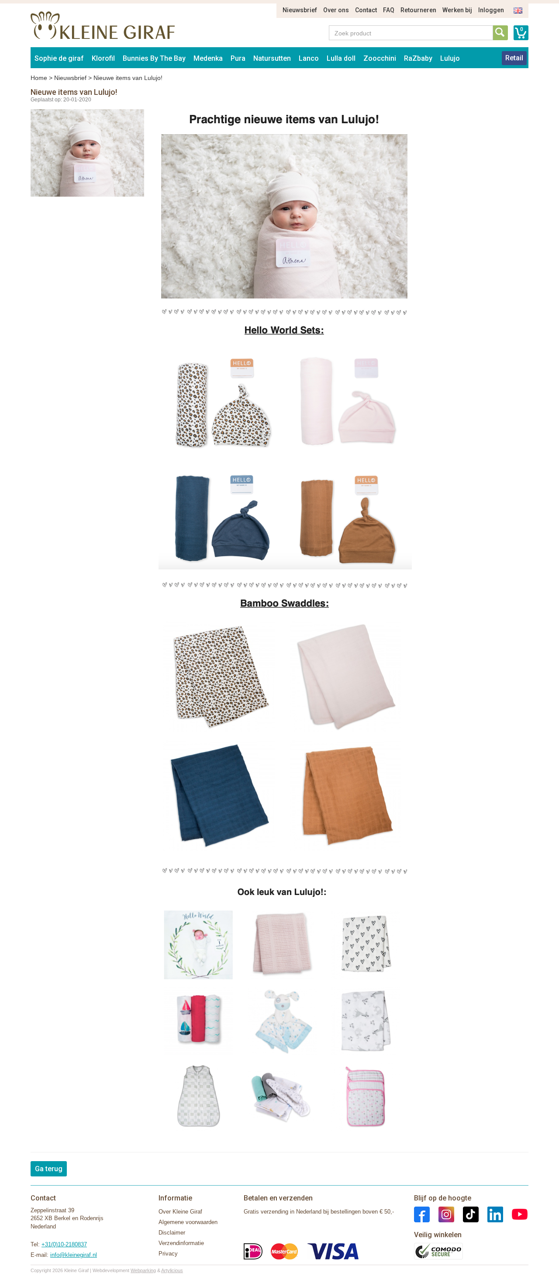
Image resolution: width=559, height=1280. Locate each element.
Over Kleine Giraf (180, 1211)
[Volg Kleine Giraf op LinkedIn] (491, 1214)
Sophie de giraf (59, 58)
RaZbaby (418, 58)
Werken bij (457, 10)
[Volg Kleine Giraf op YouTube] (515, 1214)
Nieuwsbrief (300, 10)
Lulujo (450, 58)
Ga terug (48, 1169)
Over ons (336, 10)
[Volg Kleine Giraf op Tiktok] (466, 1214)
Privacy (168, 1253)
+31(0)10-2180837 (64, 1244)
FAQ (388, 10)
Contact (366, 10)
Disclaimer (172, 1232)
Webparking (143, 1270)
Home (39, 77)
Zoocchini (379, 58)
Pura (238, 58)
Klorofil (103, 58)
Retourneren (418, 10)
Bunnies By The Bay (154, 58)
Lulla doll (341, 58)
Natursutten (272, 58)
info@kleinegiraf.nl (73, 1255)
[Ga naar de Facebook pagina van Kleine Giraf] (422, 1214)
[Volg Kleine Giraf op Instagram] (442, 1214)
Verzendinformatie (181, 1243)
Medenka (208, 58)
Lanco (309, 58)
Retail (514, 58)
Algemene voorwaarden (188, 1222)
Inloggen (491, 10)
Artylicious (172, 1270)
